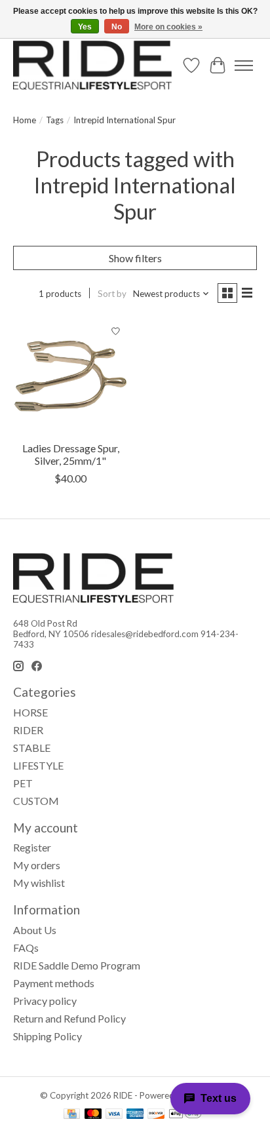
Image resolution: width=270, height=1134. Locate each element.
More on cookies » (168, 26)
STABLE (31, 747)
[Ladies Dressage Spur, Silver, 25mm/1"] (70, 376)
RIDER (28, 730)
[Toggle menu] (244, 65)
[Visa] (114, 1114)
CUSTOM (36, 800)
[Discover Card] (155, 1114)
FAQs (26, 947)
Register (32, 847)
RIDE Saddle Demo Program (76, 965)
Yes (85, 26)
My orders (36, 865)
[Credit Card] (72, 1114)
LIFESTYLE (38, 765)
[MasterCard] (93, 1114)
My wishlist (39, 882)
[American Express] (135, 1114)
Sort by (112, 293)
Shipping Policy (47, 1036)
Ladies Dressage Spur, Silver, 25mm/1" (70, 454)
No (116, 26)
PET (23, 783)
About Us (34, 930)
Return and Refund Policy (69, 1018)
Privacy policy (45, 1000)
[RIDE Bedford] (92, 65)
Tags (55, 120)
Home (24, 120)
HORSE (30, 712)
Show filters (135, 258)
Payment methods (53, 983)
